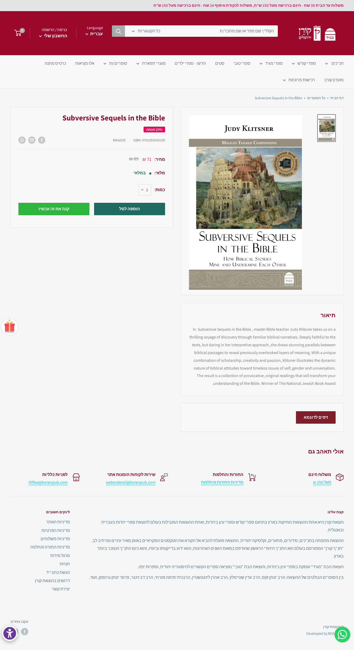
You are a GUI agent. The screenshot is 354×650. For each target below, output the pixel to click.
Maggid (119, 140)
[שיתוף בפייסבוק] (41, 140)
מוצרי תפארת (154, 63)
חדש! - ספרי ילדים (190, 63)
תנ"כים (337, 63)
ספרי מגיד (274, 63)
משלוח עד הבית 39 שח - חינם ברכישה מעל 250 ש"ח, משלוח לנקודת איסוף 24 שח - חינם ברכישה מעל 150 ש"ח (248, 5)
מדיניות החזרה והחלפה (50, 547)
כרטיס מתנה (55, 63)
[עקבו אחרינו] (24, 631)
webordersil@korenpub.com (130, 482)
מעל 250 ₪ (322, 482)
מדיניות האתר (58, 522)
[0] (16, 33)
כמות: (159, 190)
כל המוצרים (316, 98)
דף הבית (337, 98)
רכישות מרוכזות (301, 80)
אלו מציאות (84, 63)
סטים (219, 63)
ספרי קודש (307, 63)
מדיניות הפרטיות (55, 530)
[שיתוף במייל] (32, 140)
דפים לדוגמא (316, 417)
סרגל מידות (60, 555)
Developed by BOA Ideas (325, 633)
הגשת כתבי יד (58, 572)
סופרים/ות (118, 63)
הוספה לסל (129, 209)
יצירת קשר (61, 589)
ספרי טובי (241, 63)
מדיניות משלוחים (55, 538)
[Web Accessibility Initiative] (9, 633)
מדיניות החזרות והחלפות (222, 482)
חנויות (65, 564)
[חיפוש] (118, 31)
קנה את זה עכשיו (54, 209)
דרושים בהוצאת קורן (52, 580)
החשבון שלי (55, 36)
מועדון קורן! (334, 80)
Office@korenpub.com (48, 482)
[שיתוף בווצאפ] (22, 140)
